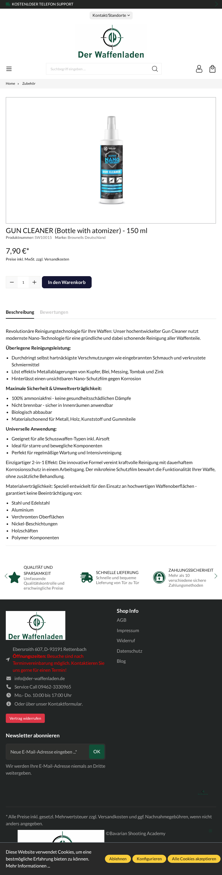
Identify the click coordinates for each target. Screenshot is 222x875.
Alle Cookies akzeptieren (194, 858)
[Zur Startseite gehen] (111, 41)
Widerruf (126, 640)
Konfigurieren (149, 858)
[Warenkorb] (212, 69)
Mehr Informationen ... (28, 865)
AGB (121, 620)
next (215, 4)
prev (9, 4)
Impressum (128, 630)
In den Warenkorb (67, 282)
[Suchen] (155, 69)
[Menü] (9, 69)
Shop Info (127, 610)
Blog (121, 661)
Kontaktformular (65, 703)
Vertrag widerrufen (25, 718)
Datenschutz (129, 651)
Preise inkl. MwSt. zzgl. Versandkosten (37, 259)
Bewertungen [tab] (54, 312)
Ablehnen (118, 858)
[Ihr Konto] (199, 69)
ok (96, 751)
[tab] (20, 312)
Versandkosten (113, 816)
